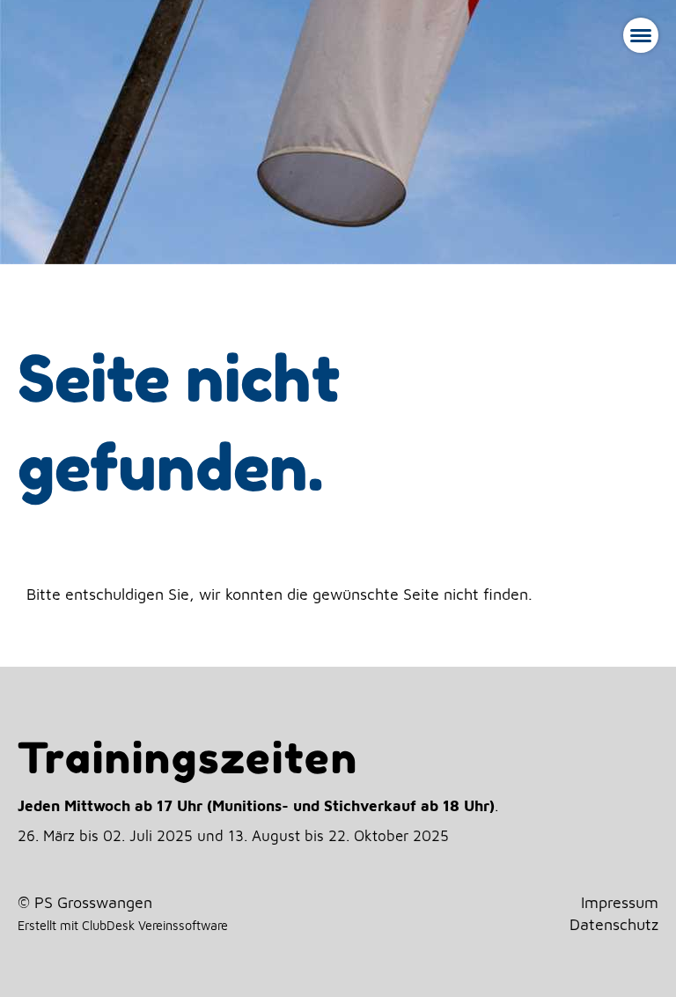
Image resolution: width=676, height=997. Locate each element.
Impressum (619, 902)
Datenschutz (613, 924)
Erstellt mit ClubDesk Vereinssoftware (123, 925)
